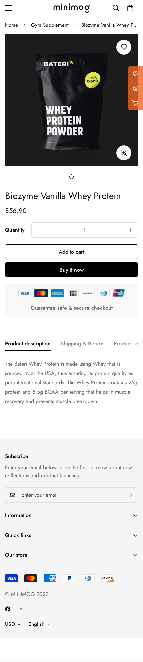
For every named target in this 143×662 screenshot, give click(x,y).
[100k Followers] (21, 609)
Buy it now (71, 270)
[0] (130, 8)
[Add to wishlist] (123, 47)
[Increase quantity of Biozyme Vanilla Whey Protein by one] (130, 230)
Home (11, 25)
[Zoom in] (123, 152)
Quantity (15, 230)
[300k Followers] (7, 609)
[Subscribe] (130, 495)
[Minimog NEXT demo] (71, 8)
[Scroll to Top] (131, 626)
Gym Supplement (50, 25)
